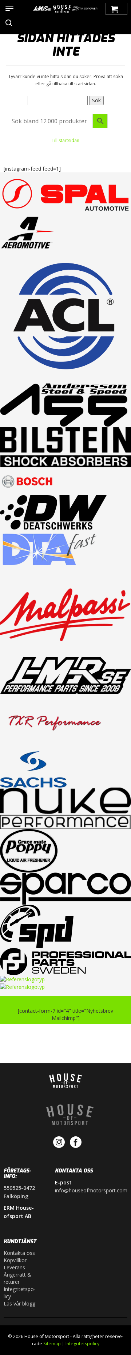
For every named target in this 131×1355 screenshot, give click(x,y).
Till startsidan (65, 140)
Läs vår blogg (19, 1303)
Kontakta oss (19, 1252)
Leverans (14, 1267)
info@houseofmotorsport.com (91, 1190)
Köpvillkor (15, 1260)
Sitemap (52, 1344)
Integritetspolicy (20, 1293)
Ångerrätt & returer (17, 1278)
